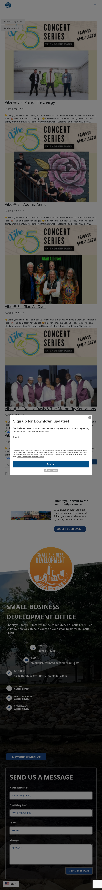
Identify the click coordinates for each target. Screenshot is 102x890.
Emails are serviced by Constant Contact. (30, 456)
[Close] (89, 417)
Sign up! (51, 464)
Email (16, 437)
